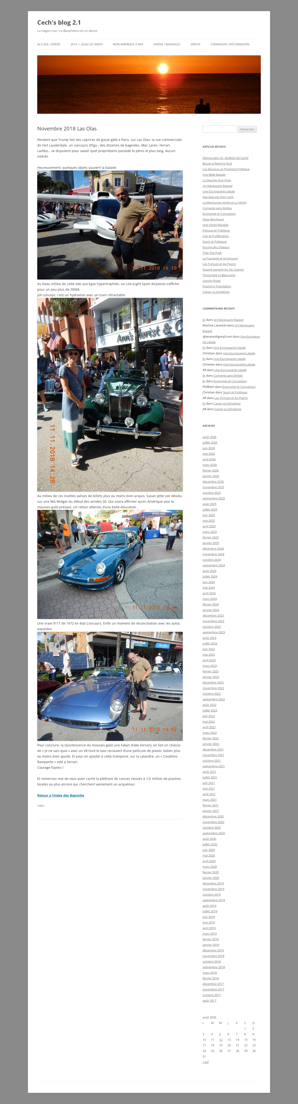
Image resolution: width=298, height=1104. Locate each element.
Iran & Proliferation (216, 236)
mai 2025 (209, 521)
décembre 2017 (213, 984)
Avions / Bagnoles (166, 44)
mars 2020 (210, 867)
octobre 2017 (212, 995)
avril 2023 (209, 660)
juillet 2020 (210, 844)
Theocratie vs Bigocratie (219, 275)
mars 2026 (210, 465)
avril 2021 (209, 794)
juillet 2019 (210, 911)
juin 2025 (209, 515)
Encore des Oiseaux (216, 247)
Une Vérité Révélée (215, 225)
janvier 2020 (211, 878)
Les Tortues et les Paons (219, 264)
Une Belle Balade (214, 175)
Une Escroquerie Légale (219, 191)
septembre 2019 (214, 900)
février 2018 (211, 978)
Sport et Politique (215, 241)
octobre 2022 (212, 694)
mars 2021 (210, 800)
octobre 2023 (212, 627)
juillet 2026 (210, 442)
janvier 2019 (211, 945)
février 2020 (211, 872)
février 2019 (211, 939)
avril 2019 (209, 928)
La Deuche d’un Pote (217, 180)
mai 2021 (209, 788)
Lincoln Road (211, 281)
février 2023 (211, 671)
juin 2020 (209, 850)
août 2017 (209, 1000)
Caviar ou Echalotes (216, 292)
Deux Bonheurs (213, 219)
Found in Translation (217, 286)
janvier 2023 (211, 677)
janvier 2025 (211, 543)
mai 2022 (209, 721)
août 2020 (209, 839)
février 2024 (211, 604)
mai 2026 (209, 454)
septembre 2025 (214, 498)
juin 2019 (209, 917)
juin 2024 (209, 582)
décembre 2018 (213, 950)
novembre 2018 (213, 956)
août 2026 (209, 437)
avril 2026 (209, 459)
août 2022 (209, 705)
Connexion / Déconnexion (230, 44)
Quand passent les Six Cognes (223, 269)
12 (220, 1039)
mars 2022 (210, 733)
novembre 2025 (213, 487)
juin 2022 (209, 716)
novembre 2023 (213, 621)
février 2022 (211, 738)
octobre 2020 (212, 827)
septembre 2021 (214, 766)
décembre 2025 (213, 481)
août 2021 (209, 772)
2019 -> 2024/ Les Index (87, 44)
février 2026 (211, 470)
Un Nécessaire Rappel (217, 186)
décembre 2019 (213, 883)
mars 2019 (210, 933)
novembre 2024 (213, 554)
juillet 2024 (210, 576)
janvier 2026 (211, 476)
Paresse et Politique (216, 230)
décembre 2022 (213, 682)
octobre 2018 (212, 961)
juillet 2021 (210, 777)
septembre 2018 (214, 967)
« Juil (206, 1062)
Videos (195, 44)
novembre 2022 (213, 688)
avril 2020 (209, 861)
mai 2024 (209, 587)
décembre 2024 (213, 548)
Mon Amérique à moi (128, 44)
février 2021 (211, 805)
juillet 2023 (210, 643)
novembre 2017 (213, 989)
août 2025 (209, 504)
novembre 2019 (213, 889)
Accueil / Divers (48, 44)
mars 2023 (210, 666)
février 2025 (211, 537)
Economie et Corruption (219, 214)
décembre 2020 (213, 816)
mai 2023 (209, 654)
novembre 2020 (213, 822)
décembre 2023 (213, 615)
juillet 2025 (210, 509)
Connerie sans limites (217, 208)
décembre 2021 (213, 749)
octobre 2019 (212, 894)
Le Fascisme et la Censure (220, 258)
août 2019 (209, 906)
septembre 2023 (214, 632)
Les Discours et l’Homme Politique (226, 169)
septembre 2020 (214, 833)
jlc (204, 320)
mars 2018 (210, 973)
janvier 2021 (211, 811)
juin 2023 (209, 649)
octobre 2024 (212, 560)
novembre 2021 (213, 755)
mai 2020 (209, 855)
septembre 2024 (214, 565)
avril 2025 (209, 526)
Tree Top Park (212, 253)
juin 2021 (209, 783)
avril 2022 (209, 727)
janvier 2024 (211, 610)
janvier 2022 (211, 744)
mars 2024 (210, 599)
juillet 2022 (210, 710)
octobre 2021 (212, 760)
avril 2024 (209, 593)
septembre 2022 (214, 699)
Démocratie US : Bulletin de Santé (225, 158)
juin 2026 (209, 448)
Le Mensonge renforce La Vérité (224, 202)
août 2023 (209, 638)
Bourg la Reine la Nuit (217, 163)
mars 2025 (210, 532)
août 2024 (209, 571)
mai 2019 (209, 922)
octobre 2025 (212, 493)
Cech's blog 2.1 (59, 22)
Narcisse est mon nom (218, 197)
